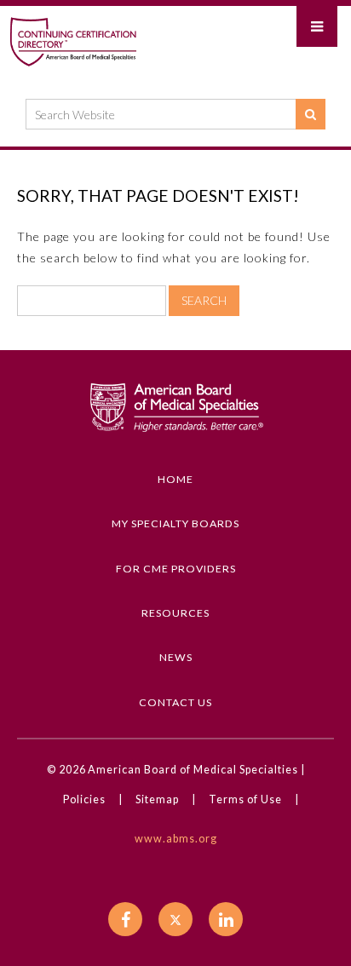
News (176, 657)
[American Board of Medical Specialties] (73, 41)
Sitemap (157, 799)
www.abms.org (176, 838)
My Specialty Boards (175, 523)
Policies (84, 799)
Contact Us (175, 702)
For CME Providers (176, 568)
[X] (175, 919)
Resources (175, 613)
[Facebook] (125, 919)
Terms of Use (245, 799)
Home (175, 479)
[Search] (310, 114)
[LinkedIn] (226, 919)
